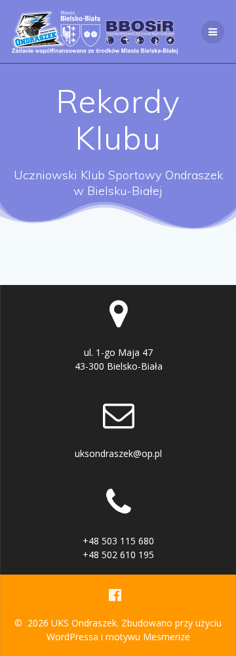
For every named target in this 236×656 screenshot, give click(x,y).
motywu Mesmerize (148, 636)
